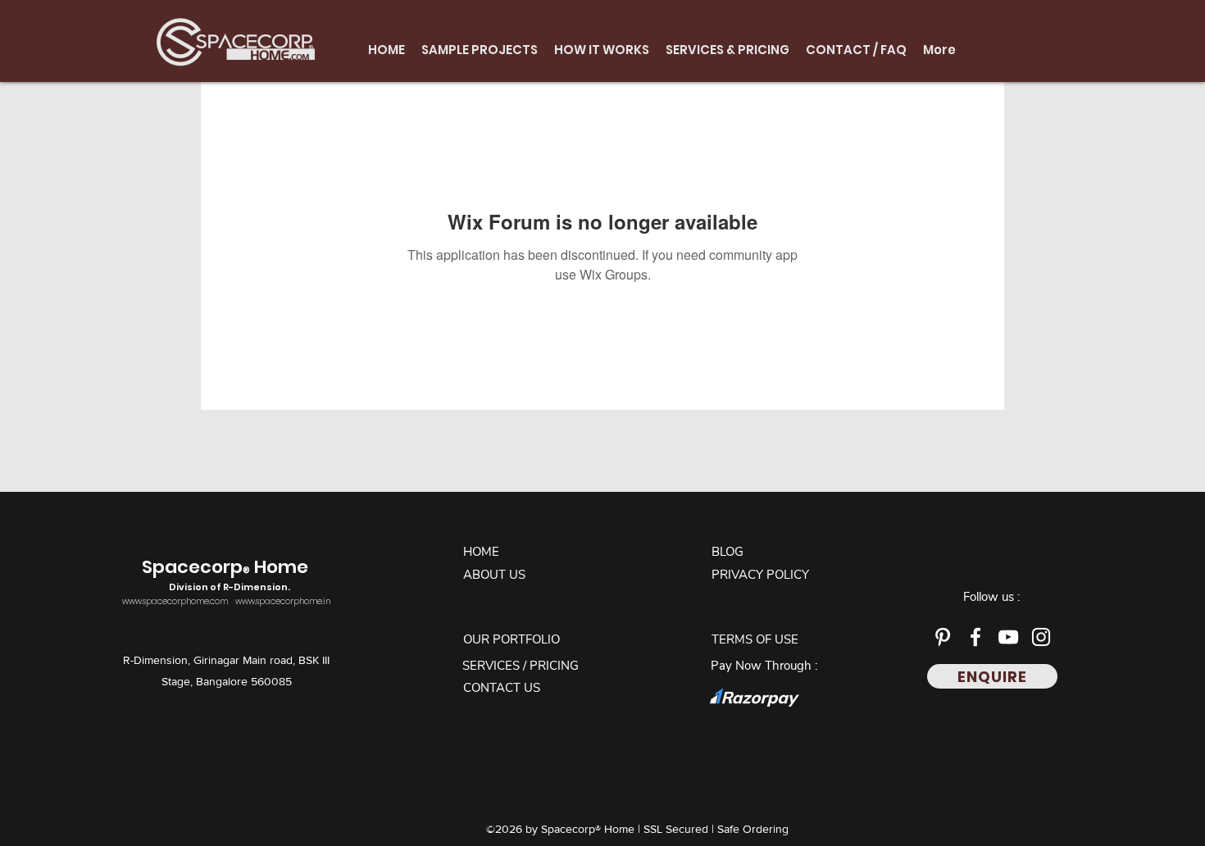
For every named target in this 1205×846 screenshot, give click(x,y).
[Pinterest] (942, 637)
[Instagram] (1041, 637)
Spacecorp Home (227, 574)
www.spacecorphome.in (282, 601)
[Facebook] (975, 637)
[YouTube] (1008, 637)
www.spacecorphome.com (175, 601)
